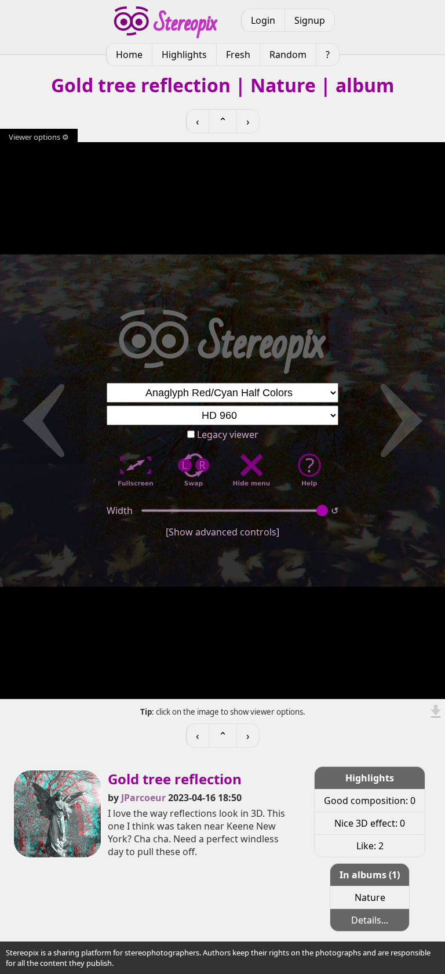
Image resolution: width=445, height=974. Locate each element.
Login (263, 20)
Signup (309, 20)
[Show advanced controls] (222, 532)
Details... (369, 920)
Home (129, 54)
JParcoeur (143, 797)
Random (288, 54)
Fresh (238, 54)
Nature (370, 897)
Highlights (184, 54)
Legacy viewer (226, 434)
